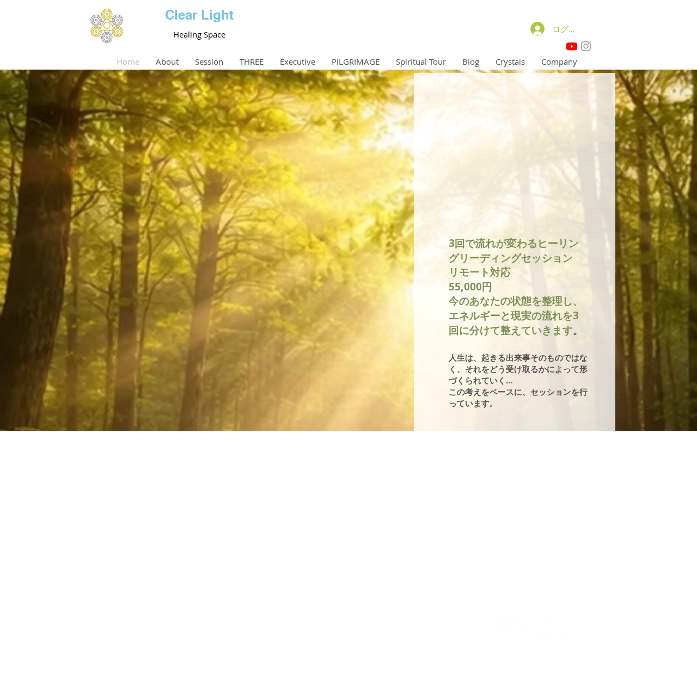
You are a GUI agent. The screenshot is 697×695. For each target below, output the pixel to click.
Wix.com (407, 679)
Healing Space (199, 34)
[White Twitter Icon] (517, 626)
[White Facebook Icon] (498, 626)
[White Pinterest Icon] (535, 626)
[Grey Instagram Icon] (585, 46)
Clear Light (199, 14)
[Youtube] (571, 46)
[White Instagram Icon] (554, 626)
